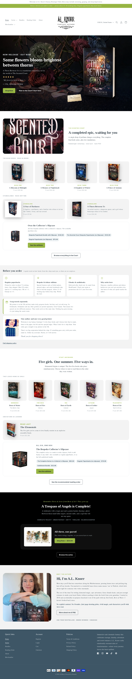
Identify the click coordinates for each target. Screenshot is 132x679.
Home (7, 639)
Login (38, 643)
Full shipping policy (10, 343)
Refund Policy (71, 646)
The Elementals (28, 427)
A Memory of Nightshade (50, 188)
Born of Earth (66, 405)
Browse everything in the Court (66, 255)
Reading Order (10, 650)
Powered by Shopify (71, 674)
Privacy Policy (71, 643)
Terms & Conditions (72, 639)
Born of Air (117, 405)
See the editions (36, 245)
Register (38, 639)
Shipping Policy (71, 650)
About (7, 653)
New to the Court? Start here (30, 91)
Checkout (39, 650)
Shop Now (9, 91)
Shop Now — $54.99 (65, 541)
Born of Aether (91, 405)
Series (7, 643)
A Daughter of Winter (82, 188)
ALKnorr (62, 674)
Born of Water (14, 405)
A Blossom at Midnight (18, 188)
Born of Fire (40, 405)
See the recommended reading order (66, 482)
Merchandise (9, 657)
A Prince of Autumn (114, 188)
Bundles (7, 646)
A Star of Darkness (31, 206)
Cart (37, 646)
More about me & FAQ (67, 612)
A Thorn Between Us (96, 206)
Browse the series (66, 555)
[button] (14, 20)
